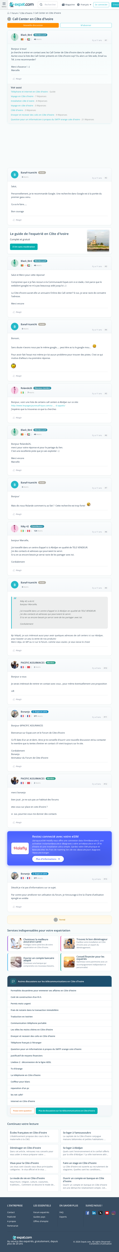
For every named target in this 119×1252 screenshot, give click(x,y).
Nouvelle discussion (33, 25)
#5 (106, 393)
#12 (105, 784)
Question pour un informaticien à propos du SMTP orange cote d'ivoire (45, 119)
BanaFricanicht (29, 172)
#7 (106, 487)
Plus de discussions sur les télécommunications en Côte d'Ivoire (67, 1110)
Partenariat (12, 1225)
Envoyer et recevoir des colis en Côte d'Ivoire (32, 114)
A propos (11, 1221)
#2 (106, 177)
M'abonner (86, 25)
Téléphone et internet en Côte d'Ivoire (29, 91)
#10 (105, 668)
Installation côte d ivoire (22, 101)
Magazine (70, 4)
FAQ (61, 1212)
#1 (106, 40)
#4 (106, 329)
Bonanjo (25, 712)
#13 (105, 879)
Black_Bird (26, 35)
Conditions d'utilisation (100, 1244)
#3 (106, 266)
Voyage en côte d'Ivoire (22, 105)
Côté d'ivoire (17, 110)
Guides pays (39, 1216)
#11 (105, 717)
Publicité (11, 1216)
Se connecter (101, 4)
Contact (11, 1212)
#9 (106, 588)
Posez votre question (22, 1110)
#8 (106, 531)
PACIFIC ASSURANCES (32, 663)
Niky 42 (25, 526)
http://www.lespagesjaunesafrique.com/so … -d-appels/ (38, 405)
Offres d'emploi (40, 1221)
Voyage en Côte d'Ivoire (22, 96)
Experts (63, 1216)
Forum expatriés (41, 1212)
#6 (106, 435)
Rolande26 (26, 388)
